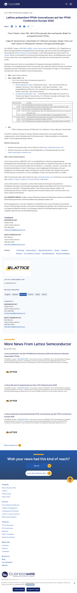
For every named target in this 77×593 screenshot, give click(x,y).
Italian (37, 294)
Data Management (48, 253)
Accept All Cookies (33, 589)
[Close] (74, 583)
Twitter (16, 179)
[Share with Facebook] (20, 26)
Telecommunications (45, 250)
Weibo (46, 179)
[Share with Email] (24, 26)
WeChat (37, 179)
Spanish (15, 294)
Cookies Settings (19, 589)
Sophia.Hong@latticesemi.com (14, 230)
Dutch (44, 294)
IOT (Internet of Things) (32, 253)
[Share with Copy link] (28, 26)
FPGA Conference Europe (23, 53)
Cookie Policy (30, 584)
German (23, 294)
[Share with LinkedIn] (11, 26)
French (30, 294)
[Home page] (12, 4)
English (7, 294)
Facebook (23, 179)
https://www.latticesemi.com (53, 147)
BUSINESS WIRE (26, 48)
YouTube (30, 179)
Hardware (64, 250)
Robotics (19, 253)
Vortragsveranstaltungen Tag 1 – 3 (27, 94)
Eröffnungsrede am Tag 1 (24, 85)
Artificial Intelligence (63, 253)
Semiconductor (31, 250)
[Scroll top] (70, 479)
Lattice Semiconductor (41, 48)
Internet (57, 250)
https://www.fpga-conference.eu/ (19, 152)
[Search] (66, 4)
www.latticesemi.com (45, 177)
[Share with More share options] (32, 26)
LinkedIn (10, 179)
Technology (20, 250)
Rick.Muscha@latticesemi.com (14, 244)
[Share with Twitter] (15, 26)
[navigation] (71, 4)
